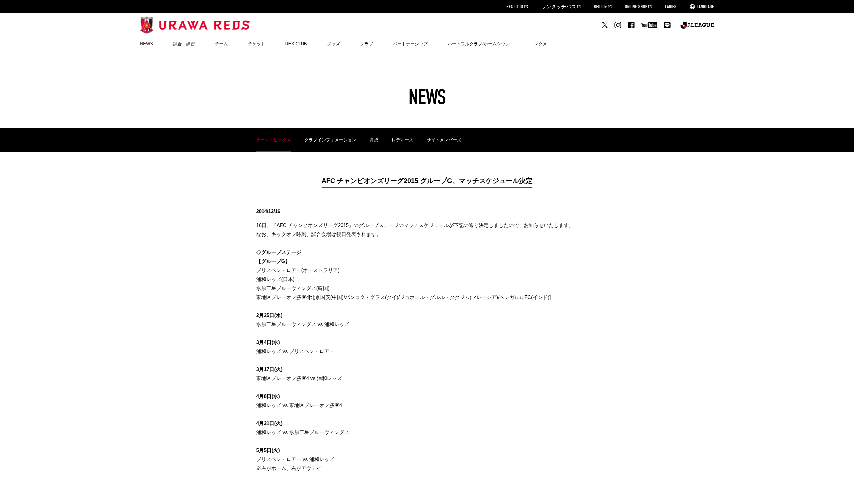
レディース (402, 139)
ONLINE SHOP (636, 7)
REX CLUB (514, 7)
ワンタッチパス (558, 7)
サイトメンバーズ (444, 139)
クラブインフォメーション (330, 139)
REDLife (600, 7)
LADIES (671, 7)
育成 (374, 139)
